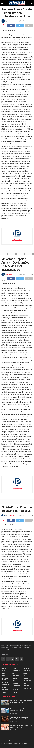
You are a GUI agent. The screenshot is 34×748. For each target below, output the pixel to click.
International (16, 671)
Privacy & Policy (5, 740)
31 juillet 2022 (21, 21)
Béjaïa (3, 673)
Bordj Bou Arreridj (4, 678)
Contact (15, 740)
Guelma (14, 668)
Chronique (4, 682)
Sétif (24, 675)
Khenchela (15, 675)
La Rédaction (11, 21)
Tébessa (26, 685)
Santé (25, 673)
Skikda (25, 678)
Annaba (3, 668)
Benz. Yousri (24, 743)
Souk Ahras (27, 680)
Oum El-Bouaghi (15, 688)
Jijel (13, 673)
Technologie (27, 688)
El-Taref (4, 692)
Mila (13, 680)
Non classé (16, 685)
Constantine (5, 684)
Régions (26, 668)
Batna (3, 671)
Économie (4, 689)
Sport (25, 683)
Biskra (3, 675)
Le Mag (14, 678)
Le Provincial (9, 743)
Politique (15, 692)
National (15, 683)
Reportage (26, 671)
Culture (3, 687)
